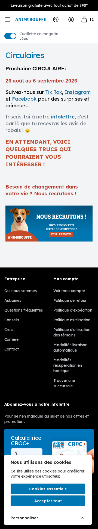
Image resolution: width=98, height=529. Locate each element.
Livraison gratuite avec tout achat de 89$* (49, 5)
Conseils (11, 320)
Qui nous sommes (20, 290)
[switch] (10, 36)
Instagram (78, 92)
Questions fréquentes (23, 310)
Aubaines (12, 300)
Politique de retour (70, 300)
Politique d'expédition (72, 310)
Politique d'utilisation (71, 320)
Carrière (11, 339)
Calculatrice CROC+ (26, 440)
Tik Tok (53, 92)
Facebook (24, 98)
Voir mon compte (69, 290)
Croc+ (9, 329)
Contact (11, 349)
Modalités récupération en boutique (67, 365)
